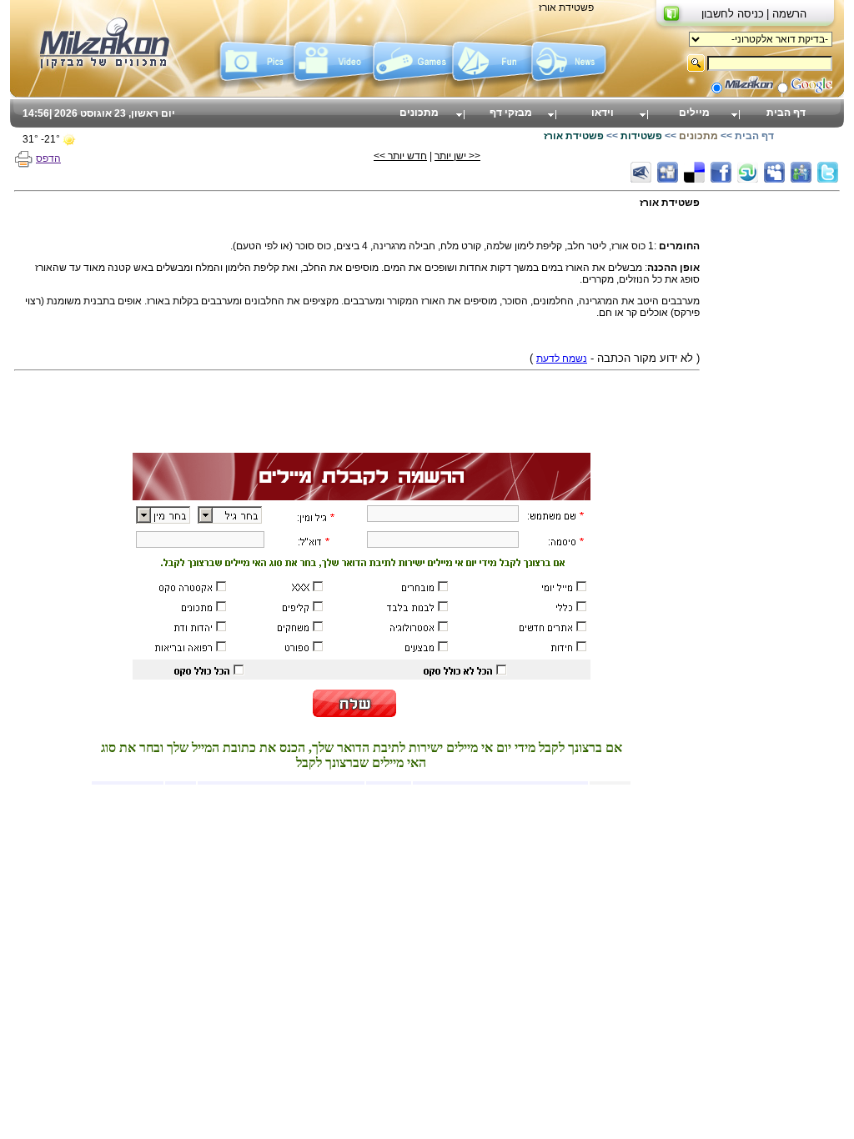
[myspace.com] (774, 172)
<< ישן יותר (457, 156)
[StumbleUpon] (747, 172)
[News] (570, 86)
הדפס (48, 158)
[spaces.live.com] (801, 172)
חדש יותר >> (400, 156)
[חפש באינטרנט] (811, 90)
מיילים (694, 112)
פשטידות (641, 136)
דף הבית (786, 112)
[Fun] (491, 86)
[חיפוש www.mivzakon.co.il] (749, 90)
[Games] (412, 86)
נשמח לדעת (561, 358)
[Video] (333, 86)
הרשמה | (786, 14)
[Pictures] (254, 86)
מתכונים (419, 112)
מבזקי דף (511, 112)
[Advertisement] (773, 447)
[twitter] (827, 172)
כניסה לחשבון (732, 14)
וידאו (602, 112)
